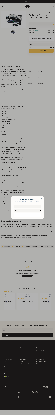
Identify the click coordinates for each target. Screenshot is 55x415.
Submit (27, 214)
